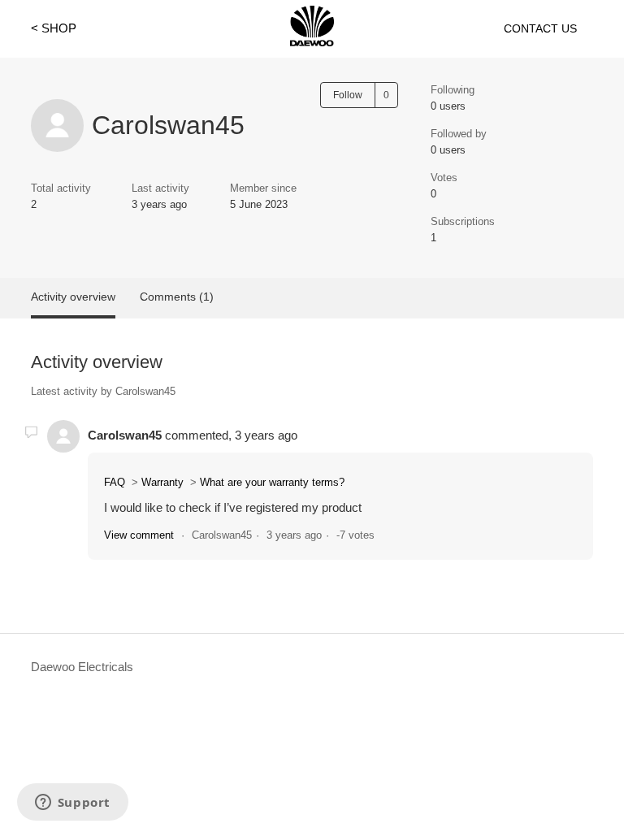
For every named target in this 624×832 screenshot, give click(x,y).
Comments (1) (177, 296)
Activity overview (73, 296)
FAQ (114, 482)
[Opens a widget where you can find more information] (72, 803)
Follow (347, 95)
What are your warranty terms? (272, 482)
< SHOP (53, 28)
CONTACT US (540, 28)
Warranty (162, 482)
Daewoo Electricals (82, 667)
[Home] (312, 42)
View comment (139, 535)
